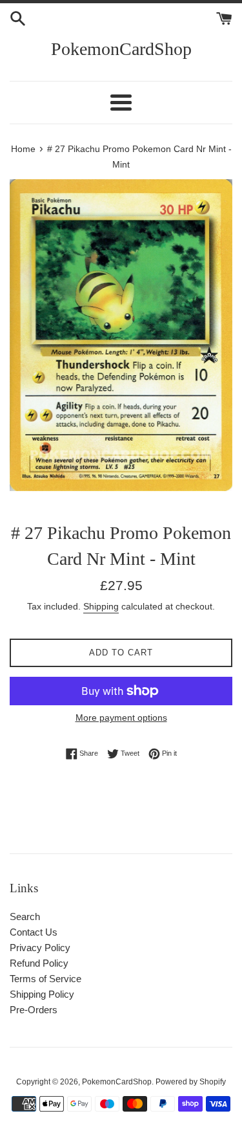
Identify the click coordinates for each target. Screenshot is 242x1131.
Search (25, 916)
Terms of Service (45, 978)
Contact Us (33, 932)
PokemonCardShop (121, 49)
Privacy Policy (40, 947)
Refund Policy (39, 963)
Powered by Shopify (191, 1081)
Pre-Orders (33, 1009)
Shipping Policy (42, 994)
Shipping (101, 606)
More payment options (121, 717)
